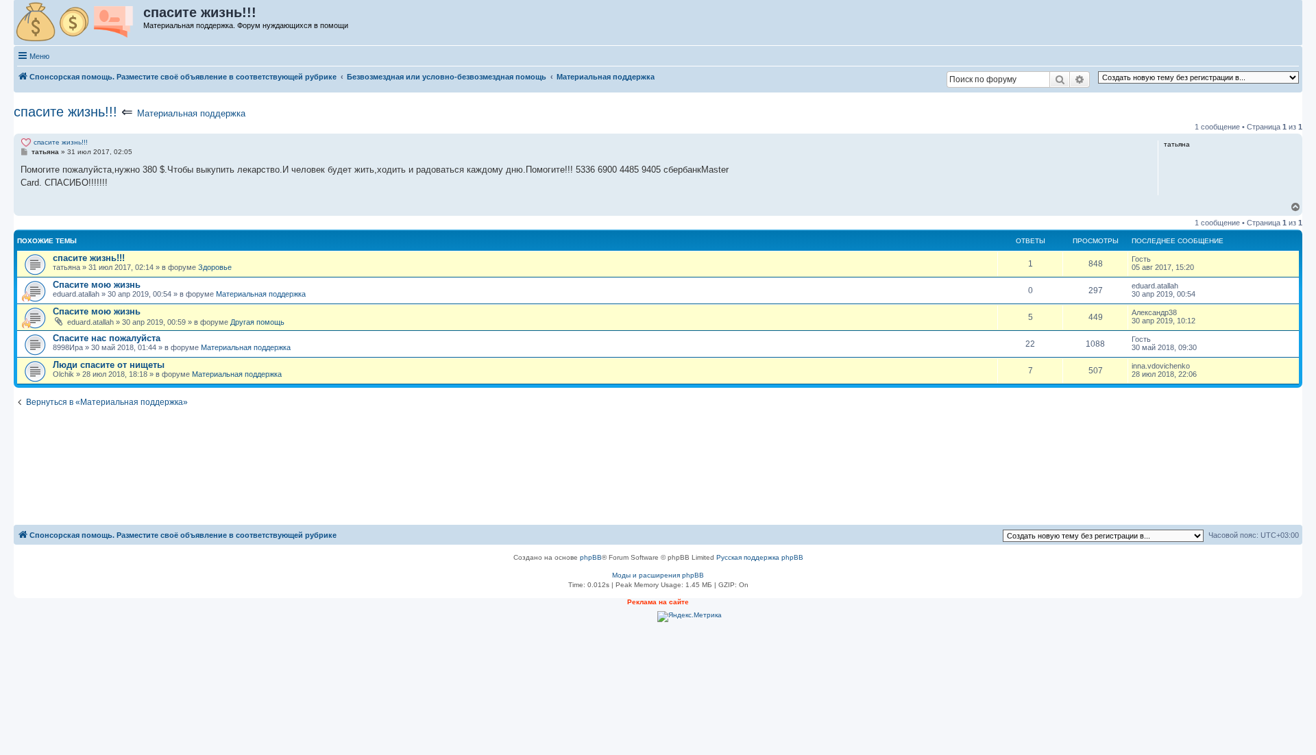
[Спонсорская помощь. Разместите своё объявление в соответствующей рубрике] (79, 22)
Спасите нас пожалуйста (106, 338)
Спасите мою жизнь (97, 285)
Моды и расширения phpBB (658, 575)
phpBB (591, 557)
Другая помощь (257, 322)
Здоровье (215, 267)
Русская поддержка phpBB (759, 557)
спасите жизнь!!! (65, 111)
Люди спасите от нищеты (108, 365)
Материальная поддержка (191, 113)
